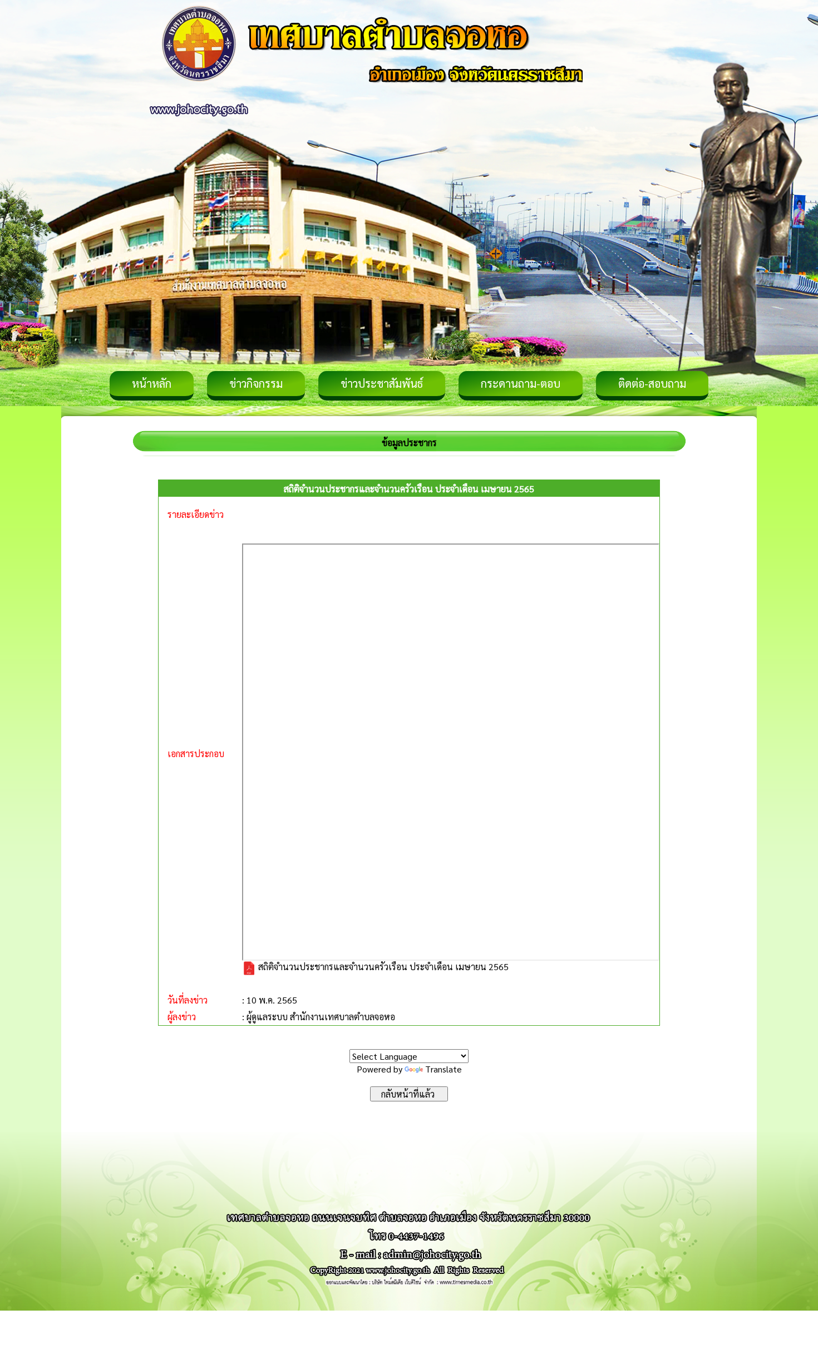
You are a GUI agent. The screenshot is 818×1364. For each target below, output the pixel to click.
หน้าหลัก (151, 383)
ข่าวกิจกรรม (256, 383)
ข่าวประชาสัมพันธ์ (382, 383)
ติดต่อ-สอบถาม (652, 383)
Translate (443, 1069)
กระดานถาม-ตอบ (520, 383)
